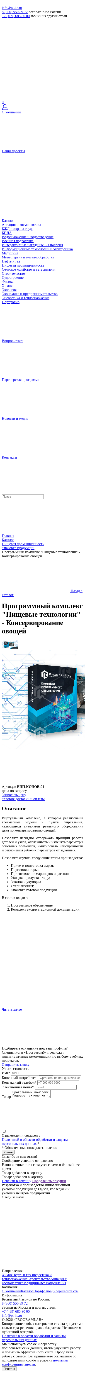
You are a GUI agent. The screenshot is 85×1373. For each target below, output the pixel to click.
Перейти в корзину (16, 1181)
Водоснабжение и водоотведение (27, 237)
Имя (6, 1073)
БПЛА (7, 233)
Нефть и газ (11, 261)
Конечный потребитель (20, 1078)
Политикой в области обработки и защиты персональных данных (35, 1142)
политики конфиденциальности (35, 1362)
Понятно (9, 1369)
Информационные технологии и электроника (37, 249)
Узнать (8, 1152)
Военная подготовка (18, 241)
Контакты (70, 1291)
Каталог (27, 1291)
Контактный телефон (19, 1082)
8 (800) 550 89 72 (15, 12)
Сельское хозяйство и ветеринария (28, 269)
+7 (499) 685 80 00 (16, 16)
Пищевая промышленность (23, 265)
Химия (7, 286)
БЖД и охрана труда (17, 229)
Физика (8, 282)
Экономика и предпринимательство (30, 294)
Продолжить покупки (49, 1181)
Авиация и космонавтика (21, 225)
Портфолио (42, 1291)
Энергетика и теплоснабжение (25, 298)
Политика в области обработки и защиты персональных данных (34, 1338)
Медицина (10, 253)
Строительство (13, 273)
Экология (9, 290)
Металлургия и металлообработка (28, 257)
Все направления (53, 1283)
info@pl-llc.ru (12, 8)
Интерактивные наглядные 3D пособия (32, 245)
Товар (6, 1097)
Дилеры (57, 1291)
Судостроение (13, 277)
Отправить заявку (15, 1064)
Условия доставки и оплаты (23, 799)
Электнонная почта (18, 1087)
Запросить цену (14, 795)
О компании (11, 1291)
